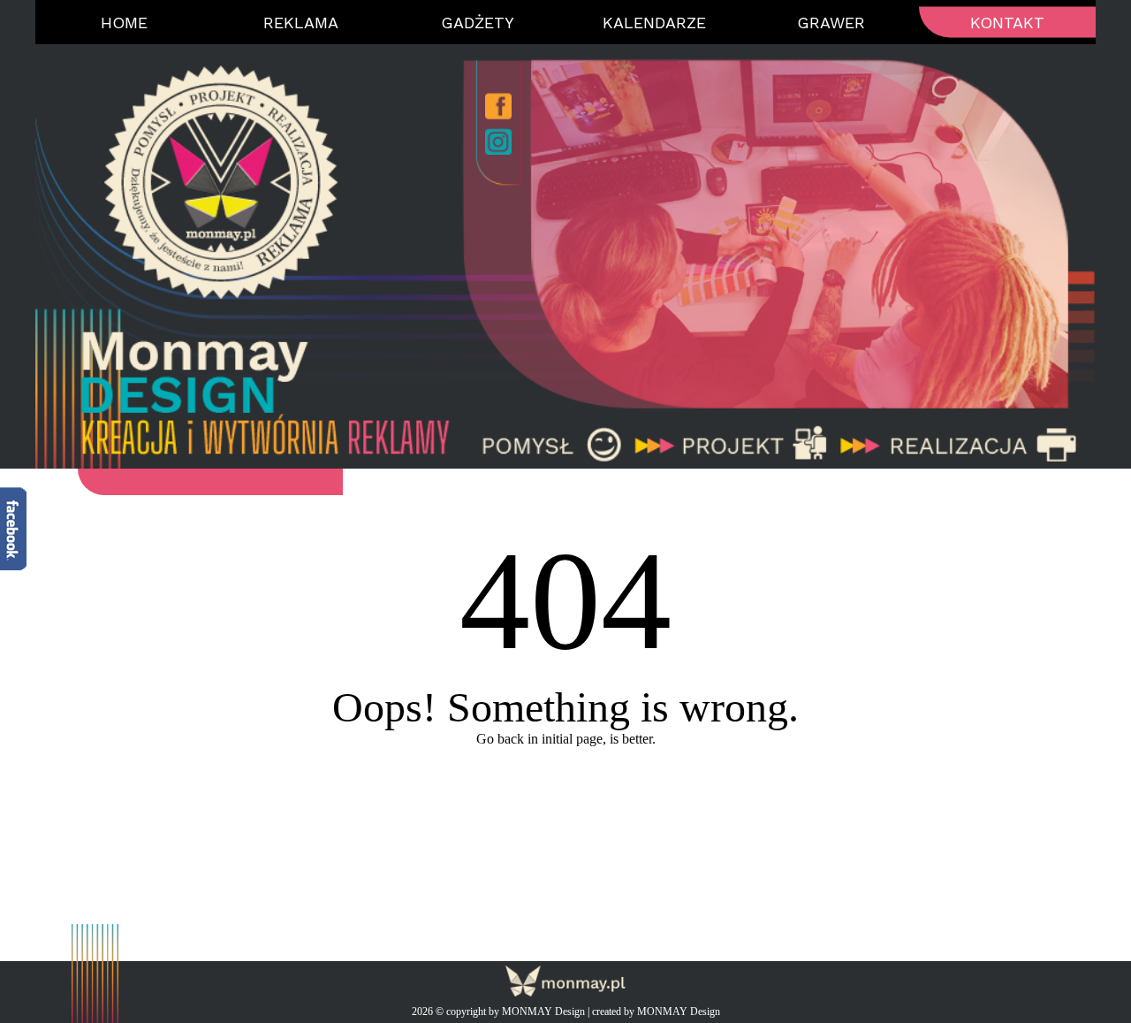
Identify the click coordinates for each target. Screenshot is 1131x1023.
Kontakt (1007, 22)
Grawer (831, 22)
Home (124, 22)
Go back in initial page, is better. (566, 738)
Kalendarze (654, 22)
